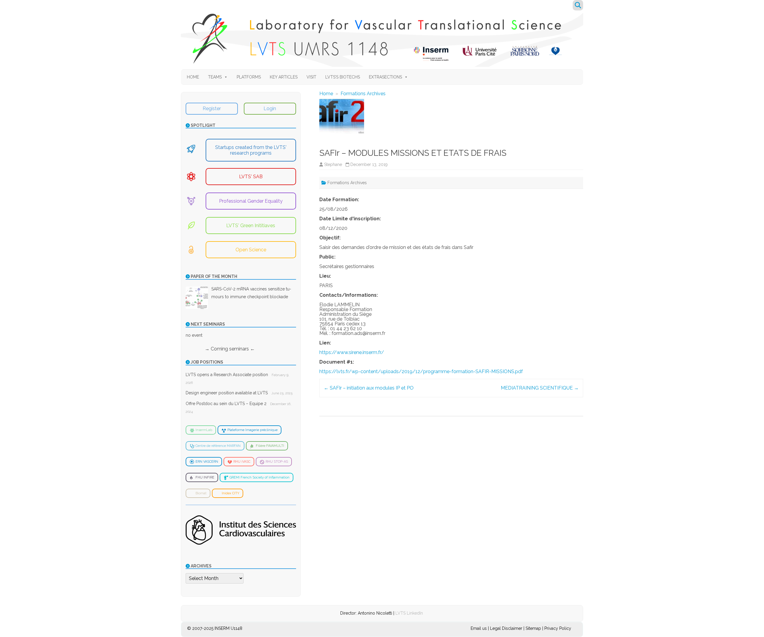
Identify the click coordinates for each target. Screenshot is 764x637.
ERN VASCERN (206, 462)
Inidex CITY (230, 493)
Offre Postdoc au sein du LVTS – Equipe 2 (226, 403)
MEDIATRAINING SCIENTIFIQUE (540, 388)
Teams (215, 77)
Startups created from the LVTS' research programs (250, 150)
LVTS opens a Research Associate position (227, 374)
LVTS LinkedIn (409, 613)
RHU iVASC (241, 462)
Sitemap (533, 628)
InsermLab (203, 430)
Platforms (249, 77)
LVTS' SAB (251, 176)
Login (270, 108)
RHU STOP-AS (277, 462)
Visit (311, 77)
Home (193, 77)
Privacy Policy (557, 628)
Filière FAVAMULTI (270, 446)
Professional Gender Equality (251, 201)
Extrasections (385, 77)
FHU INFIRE (204, 477)
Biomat (201, 493)
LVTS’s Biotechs (342, 77)
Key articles (284, 77)
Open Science (250, 250)
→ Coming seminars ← (220, 349)
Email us (479, 628)
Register (212, 108)
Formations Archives (363, 93)
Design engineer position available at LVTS (227, 392)
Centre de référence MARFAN (218, 446)
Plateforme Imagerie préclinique (252, 430)
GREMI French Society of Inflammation (259, 477)
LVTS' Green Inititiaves (250, 225)
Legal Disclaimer (506, 628)
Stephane (333, 164)
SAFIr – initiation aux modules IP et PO (369, 388)
